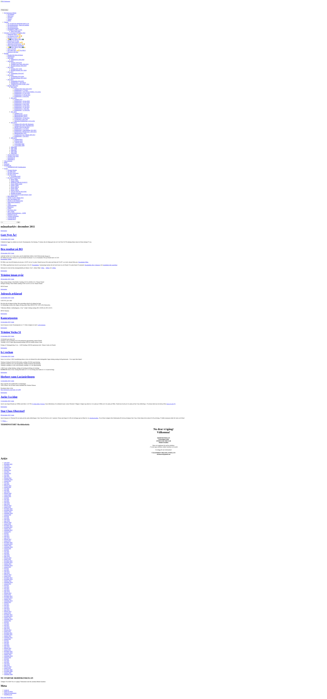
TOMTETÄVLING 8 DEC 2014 (20, 84)
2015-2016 (10, 75)
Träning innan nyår (12, 274)
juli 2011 (6, 640)
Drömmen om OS (12, 214)
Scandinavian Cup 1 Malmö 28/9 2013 (24, 135)
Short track (10, 16)
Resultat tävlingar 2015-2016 (18, 78)
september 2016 (8, 547)
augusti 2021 (7, 481)
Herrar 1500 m (15, 190)
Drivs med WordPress (6, 697)
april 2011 (6, 645)
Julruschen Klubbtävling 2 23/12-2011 (24, 121)
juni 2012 (6, 623)
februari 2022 (7, 478)
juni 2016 (6, 551)
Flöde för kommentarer (10, 693)
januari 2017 (7, 541)
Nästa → (5, 421)
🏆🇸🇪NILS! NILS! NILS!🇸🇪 (15, 39)
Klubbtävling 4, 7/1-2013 (21, 90)
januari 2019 (7, 507)
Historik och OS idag (13, 41)
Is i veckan (7, 352)
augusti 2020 (7, 487)
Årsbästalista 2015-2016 (17, 76)
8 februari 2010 (18, 141)
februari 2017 (7, 539)
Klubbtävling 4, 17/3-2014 (21, 128)
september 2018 (8, 513)
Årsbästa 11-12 (18, 113)
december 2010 (8, 651)
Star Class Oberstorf (13, 410)
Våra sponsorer (8, 161)
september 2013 (8, 600)
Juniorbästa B (11, 158)
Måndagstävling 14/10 (20, 133)
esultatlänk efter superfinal (110, 265)
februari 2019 (7, 505)
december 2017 (8, 525)
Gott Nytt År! (9, 234)
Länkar (9, 208)
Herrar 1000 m (15, 187)
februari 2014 (7, 593)
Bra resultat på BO (12, 249)
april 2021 (7, 484)
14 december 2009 (19, 144)
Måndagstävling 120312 (20, 116)
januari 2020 (7, 495)
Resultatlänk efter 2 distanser (92, 265)
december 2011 (8, 633)
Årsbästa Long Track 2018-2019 (19, 64)
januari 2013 (7, 613)
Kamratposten (9, 317)
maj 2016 (6, 553)
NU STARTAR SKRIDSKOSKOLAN (18, 23)
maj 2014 (6, 588)
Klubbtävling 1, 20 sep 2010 (22, 101)
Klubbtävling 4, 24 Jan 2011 (22, 105)
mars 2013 (7, 610)
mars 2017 (7, 538)
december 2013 (8, 596)
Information (4, 230)
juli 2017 (6, 533)
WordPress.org (8, 694)
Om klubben (10, 14)
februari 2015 (7, 574)
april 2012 (7, 627)
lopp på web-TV (171, 404)
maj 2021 (6, 482)
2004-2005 (14, 153)
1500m (54, 268)
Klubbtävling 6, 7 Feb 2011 (21, 108)
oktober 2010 (7, 654)
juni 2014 (6, 587)
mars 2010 (7, 665)
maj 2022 (6, 475)
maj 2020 (6, 490)
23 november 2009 (19, 145)
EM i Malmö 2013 (12, 196)
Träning (6, 22)
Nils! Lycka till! (11, 49)
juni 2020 (6, 488)
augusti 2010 (7, 657)
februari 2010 (7, 666)
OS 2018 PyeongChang (13, 178)
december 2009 (8, 670)
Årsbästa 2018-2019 (16, 62)
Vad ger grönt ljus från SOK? (19, 191)
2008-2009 (14, 147)
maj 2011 (6, 643)
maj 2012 (6, 625)
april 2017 (7, 536)
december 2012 (8, 614)
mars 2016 (7, 556)
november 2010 (8, 653)
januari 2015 (7, 576)
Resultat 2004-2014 (12, 85)
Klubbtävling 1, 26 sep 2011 (22, 118)
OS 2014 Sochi (11, 174)
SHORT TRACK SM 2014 (21, 127)
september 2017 (8, 530)
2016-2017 (10, 72)
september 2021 (8, 479)
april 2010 (7, 663)
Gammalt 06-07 (11, 219)
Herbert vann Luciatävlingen (18, 376)
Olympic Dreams (12, 170)
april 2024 (7, 468)
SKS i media (10, 211)
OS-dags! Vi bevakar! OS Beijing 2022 (14, 33)
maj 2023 (6, 472)
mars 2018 (7, 521)
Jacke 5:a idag (9, 396)
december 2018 (8, 508)
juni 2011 (6, 642)
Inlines (9, 20)
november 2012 (8, 616)
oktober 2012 (7, 617)
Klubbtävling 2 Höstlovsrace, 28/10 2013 (25, 131)
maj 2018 (6, 518)
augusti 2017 (7, 531)
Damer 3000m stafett (16, 184)
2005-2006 (14, 151)
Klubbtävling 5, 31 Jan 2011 (22, 107)
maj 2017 (6, 534)
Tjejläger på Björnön (13, 216)
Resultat (6, 53)
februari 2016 (7, 558)
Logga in (6, 690)
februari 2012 (7, 630)
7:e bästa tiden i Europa (38, 404)
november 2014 (8, 579)
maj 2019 (6, 501)
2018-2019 (10, 61)
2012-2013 (14, 87)
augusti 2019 (7, 496)
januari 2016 (7, 559)
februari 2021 (7, 485)
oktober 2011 (7, 636)
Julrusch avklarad (11, 293)
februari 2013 (7, 611)
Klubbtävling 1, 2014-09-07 (18, 82)
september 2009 (8, 674)
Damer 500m (14, 188)
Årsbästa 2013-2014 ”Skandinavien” (24, 125)
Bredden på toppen (16, 193)
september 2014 (8, 582)
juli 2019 (6, 498)
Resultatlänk (35, 265)
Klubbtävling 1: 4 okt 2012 (21, 96)
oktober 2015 (7, 564)
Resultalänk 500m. (83, 262)
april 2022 (7, 476)
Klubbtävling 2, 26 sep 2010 (22, 102)
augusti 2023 (7, 470)
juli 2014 (6, 585)
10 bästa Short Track (13, 155)
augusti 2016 (7, 548)
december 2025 (8, 464)
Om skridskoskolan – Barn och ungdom (18, 25)
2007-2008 (14, 148)
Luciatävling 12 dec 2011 (21, 119)
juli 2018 (6, 516)
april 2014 (7, 590)
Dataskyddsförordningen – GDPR (16, 213)
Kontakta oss (7, 165)
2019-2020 (10, 58)
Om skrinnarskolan (12, 26)
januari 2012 (7, 631)
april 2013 (7, 608)
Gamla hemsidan (12, 205)
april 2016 (7, 554)
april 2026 (7, 462)
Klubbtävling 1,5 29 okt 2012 (22, 95)
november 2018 (8, 510)
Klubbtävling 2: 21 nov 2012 (22, 93)
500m (42, 268)
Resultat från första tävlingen (15, 55)
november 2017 (8, 527)
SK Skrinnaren (9, 5)
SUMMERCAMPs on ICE (14, 30)
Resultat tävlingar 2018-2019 (18, 65)
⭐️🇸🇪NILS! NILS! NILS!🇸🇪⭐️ (16, 47)
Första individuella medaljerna (15, 45)
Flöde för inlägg (8, 691)
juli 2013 (6, 604)
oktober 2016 (7, 545)
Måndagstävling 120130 (20, 115)
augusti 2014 (7, 584)
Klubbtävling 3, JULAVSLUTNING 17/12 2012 (27, 92)
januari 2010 (7, 668)
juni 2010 (6, 660)
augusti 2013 (7, 602)
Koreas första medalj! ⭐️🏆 (15, 42)
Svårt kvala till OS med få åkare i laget (21, 194)
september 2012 (8, 619)
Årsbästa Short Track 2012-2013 (23, 89)
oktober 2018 (7, 511)
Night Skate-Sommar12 (13, 202)
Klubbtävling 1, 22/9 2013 (21, 136)
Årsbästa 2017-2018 (16, 69)
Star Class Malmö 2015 (13, 199)
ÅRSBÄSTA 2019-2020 (17, 59)
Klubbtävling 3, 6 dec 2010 (21, 104)
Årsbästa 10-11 (18, 99)
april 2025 (7, 465)
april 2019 (7, 502)
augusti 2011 (7, 639)
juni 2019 (6, 499)
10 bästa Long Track (13, 156)
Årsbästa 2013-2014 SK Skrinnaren (24, 124)
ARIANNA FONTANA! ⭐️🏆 (16, 44)
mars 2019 (7, 504)
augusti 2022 (7, 473)
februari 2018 (7, 522)
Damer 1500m (15, 185)
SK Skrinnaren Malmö (10, 13)
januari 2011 (7, 650)
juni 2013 (6, 605)
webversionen (41, 325)
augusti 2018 (7, 515)
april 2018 (7, 519)
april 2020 (7, 492)
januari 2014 (7, 594)
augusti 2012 (7, 620)
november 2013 (8, 597)
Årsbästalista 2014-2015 (17, 81)
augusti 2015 (7, 567)
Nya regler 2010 (11, 210)
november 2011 (8, 634)
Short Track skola (15, 31)
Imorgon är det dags (12, 52)
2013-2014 (14, 122)
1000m (47, 268)
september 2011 (8, 637)
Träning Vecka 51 (11, 332)
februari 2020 (7, 493)
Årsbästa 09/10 (18, 139)
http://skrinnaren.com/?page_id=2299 (11, 389)
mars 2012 (7, 628)
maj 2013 (6, 607)
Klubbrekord (10, 56)
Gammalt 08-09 (11, 217)
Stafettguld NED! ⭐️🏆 (14, 34)
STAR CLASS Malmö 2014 (15, 201)
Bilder (5, 162)
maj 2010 (6, 662)
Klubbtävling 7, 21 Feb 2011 (22, 110)
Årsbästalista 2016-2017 (17, 73)
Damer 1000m (15, 181)
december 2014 (8, 577)
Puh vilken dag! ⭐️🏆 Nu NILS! (16, 50)
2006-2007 (14, 150)
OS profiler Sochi (15, 176)
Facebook (6, 164)
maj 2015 (6, 570)
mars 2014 (7, 591)
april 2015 (7, 571)
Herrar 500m (14, 179)
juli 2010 (6, 659)
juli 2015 (6, 568)
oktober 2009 (7, 673)
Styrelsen (9, 17)
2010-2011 (14, 98)
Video (9, 204)
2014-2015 (10, 79)
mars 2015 (7, 573)
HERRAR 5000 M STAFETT (19, 182)
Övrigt (6, 168)
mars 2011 (7, 647)
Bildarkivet (10, 207)
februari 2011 (7, 648)
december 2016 (8, 542)
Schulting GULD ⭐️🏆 (14, 37)
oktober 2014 (7, 581)
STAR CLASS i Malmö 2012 (15, 197)
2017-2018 (10, 67)
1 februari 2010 (18, 142)
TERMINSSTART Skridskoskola (16, 167)
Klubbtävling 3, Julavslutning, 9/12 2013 (25, 130)
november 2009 (8, 671)
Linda (12, 239)
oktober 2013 (7, 599)
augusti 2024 (7, 467)
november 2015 (8, 562)
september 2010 (8, 656)
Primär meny (4, 10)
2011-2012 (14, 112)
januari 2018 (7, 524)
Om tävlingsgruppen (12, 28)
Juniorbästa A (11, 159)
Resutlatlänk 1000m (6, 259)
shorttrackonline (94, 418)
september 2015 (8, 565)
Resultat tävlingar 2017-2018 (18, 70)
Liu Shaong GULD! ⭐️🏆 (14, 36)
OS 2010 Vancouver (12, 173)
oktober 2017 (7, 528)
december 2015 (8, 561)
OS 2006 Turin (11, 171)
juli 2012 (6, 622)
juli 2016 (6, 550)
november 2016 (8, 544)
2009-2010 (14, 138)
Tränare (9, 19)
